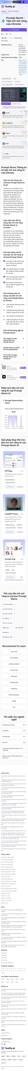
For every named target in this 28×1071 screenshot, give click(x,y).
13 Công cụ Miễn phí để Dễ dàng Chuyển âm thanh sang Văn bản (13, 788)
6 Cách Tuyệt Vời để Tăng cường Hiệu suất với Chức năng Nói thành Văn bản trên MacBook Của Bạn (13, 819)
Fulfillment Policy (5, 1033)
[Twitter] (2, 1044)
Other (2, 972)
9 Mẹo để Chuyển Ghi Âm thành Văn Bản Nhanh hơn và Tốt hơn (13, 800)
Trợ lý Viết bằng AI (19, 84)
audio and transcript (6, 876)
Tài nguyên (3, 953)
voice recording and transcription (9, 891)
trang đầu (3, 11)
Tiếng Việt (3, 1063)
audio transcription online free (8, 869)
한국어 (19, 1056)
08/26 (17, 979)
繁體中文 (14, 1056)
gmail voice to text (5, 895)
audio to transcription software (8, 874)
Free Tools (14, 651)
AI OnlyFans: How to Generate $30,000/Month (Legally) (12, 910)
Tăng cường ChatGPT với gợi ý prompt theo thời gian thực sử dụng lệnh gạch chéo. (13, 519)
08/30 (2, 979)
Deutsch (15, 1059)
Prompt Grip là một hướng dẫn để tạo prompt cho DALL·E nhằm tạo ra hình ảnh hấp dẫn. (14, 564)
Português (3, 1059)
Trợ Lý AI (20, 527)
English (3, 1056)
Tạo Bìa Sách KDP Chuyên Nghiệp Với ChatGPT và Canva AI (13, 1025)
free (14, 707)
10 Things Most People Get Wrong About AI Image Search (13, 930)
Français (20, 1059)
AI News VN (4, 955)
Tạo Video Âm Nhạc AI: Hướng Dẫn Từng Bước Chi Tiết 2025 (13, 1017)
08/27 (12, 979)
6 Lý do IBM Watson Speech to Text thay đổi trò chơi (13, 830)
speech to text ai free (6, 900)
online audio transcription (7, 859)
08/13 (17, 982)
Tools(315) (14, 688)
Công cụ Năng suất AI (7, 84)
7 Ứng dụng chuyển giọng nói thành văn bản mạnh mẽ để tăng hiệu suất (13, 780)
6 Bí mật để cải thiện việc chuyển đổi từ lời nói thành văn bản (13, 815)
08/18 (7, 982)
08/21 (2, 982)
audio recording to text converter (9, 888)
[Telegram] (4, 1044)
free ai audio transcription (7, 864)
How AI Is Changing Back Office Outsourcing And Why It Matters (14, 941)
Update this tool (16, 103)
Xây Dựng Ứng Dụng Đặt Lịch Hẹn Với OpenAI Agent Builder (13, 1021)
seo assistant (14, 658)
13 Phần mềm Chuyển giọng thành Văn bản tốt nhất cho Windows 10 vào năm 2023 (13, 804)
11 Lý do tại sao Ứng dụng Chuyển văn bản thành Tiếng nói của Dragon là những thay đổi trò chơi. (13, 811)
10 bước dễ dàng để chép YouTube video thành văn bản (13, 849)
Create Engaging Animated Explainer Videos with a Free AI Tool (13, 918)
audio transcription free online (8, 871)
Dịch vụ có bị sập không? (7, 962)
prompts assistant (14, 664)
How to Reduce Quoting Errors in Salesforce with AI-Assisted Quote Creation (13, 937)
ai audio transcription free (7, 879)
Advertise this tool (6, 103)
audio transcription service (7, 867)
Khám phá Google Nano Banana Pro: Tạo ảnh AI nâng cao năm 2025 (12, 1001)
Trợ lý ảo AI (17, 81)
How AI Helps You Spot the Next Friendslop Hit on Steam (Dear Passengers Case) (13, 945)
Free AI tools (14, 670)
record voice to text (5, 886)
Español (9, 1059)
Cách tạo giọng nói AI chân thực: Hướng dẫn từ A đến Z (14, 1009)
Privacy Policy (4, 1035)
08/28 (7, 979)
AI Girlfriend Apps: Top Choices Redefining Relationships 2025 (11, 934)
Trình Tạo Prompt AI (13, 11)
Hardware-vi (4, 957)
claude (14, 701)
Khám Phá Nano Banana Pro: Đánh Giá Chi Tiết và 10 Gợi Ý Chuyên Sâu (14, 997)
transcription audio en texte (7, 857)
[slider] (6, 38)
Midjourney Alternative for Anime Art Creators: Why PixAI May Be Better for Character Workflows (13, 926)
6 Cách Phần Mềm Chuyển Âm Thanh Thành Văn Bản (13, 823)
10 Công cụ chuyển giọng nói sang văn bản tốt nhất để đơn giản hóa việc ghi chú (13, 784)
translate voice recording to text (8, 883)
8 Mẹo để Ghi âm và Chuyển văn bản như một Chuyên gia (12, 827)
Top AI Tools (4, 960)
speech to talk (4, 903)
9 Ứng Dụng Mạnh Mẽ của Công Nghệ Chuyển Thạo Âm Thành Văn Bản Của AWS (13, 845)
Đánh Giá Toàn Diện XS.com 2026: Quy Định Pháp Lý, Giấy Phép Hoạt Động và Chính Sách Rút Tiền (13, 993)
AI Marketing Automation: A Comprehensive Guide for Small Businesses (14, 922)
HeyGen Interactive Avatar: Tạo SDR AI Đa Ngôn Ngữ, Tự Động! (12, 1013)
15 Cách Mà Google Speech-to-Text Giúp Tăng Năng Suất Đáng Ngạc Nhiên (13, 792)
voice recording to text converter (8, 881)
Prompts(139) (14, 682)
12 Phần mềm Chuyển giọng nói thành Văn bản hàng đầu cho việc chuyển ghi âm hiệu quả (13, 837)
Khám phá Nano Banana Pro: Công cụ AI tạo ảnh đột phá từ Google (13, 1005)
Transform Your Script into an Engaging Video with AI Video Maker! (13, 914)
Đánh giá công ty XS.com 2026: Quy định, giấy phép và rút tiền (13, 990)
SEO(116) (14, 676)
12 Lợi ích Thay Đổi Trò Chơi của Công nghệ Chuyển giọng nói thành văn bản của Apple (13, 841)
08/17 (12, 982)
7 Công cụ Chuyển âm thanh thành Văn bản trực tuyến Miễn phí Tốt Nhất (12, 796)
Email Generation (14, 695)
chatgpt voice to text (6, 893)
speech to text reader (6, 898)
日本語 (23, 1056)
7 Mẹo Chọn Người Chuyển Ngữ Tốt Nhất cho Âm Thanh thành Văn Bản (13, 807)
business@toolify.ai (5, 1041)
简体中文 (8, 1056)
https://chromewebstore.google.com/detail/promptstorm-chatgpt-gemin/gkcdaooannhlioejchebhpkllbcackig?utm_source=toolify (23, 67)
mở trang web (10, 486)
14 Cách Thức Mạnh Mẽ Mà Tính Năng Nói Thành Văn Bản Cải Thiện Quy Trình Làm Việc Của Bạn (13, 833)
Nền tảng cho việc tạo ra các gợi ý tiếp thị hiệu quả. (14, 475)
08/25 (22, 979)
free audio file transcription (7, 862)
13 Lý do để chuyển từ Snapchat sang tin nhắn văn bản (13, 776)
